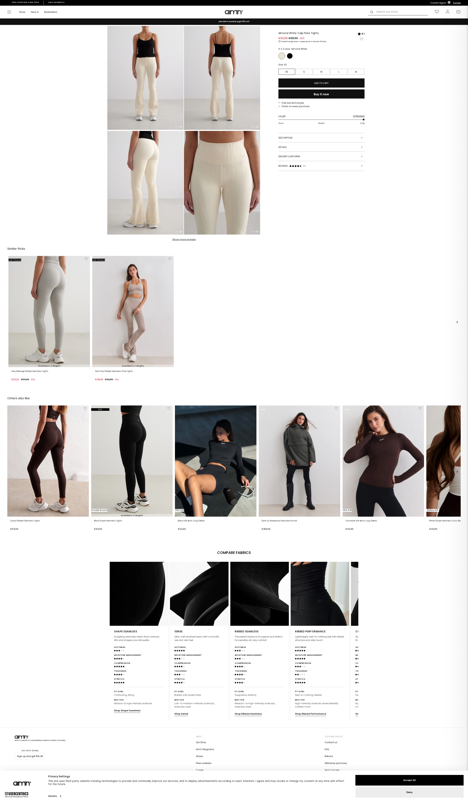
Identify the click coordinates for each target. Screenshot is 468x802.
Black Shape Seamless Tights (108, 521)
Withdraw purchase (336, 763)
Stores (199, 756)
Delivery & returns (320, 156)
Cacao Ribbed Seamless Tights (25, 521)
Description (320, 137)
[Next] (457, 322)
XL (356, 71)
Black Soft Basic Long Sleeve (191, 521)
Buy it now (321, 94)
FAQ (327, 749)
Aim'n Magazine (205, 749)
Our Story (201, 742)
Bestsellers (50, 12)
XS (286, 71)
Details (320, 147)
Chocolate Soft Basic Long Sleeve (361, 521)
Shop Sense (181, 713)
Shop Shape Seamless (127, 710)
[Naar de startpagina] (234, 12)
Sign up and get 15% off (30, 756)
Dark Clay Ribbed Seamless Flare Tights (114, 371)
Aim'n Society (332, 770)
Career (199, 770)
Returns (329, 756)
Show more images (184, 239)
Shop (22, 12)
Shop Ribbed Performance (310, 713)
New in (35, 12)
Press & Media (203, 763)
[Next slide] (353, 593)
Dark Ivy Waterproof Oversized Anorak (279, 521)
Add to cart (18, 384)
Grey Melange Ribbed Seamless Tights (29, 371)
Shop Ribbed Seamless (248, 713)
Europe (457, 2)
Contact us (331, 742)
